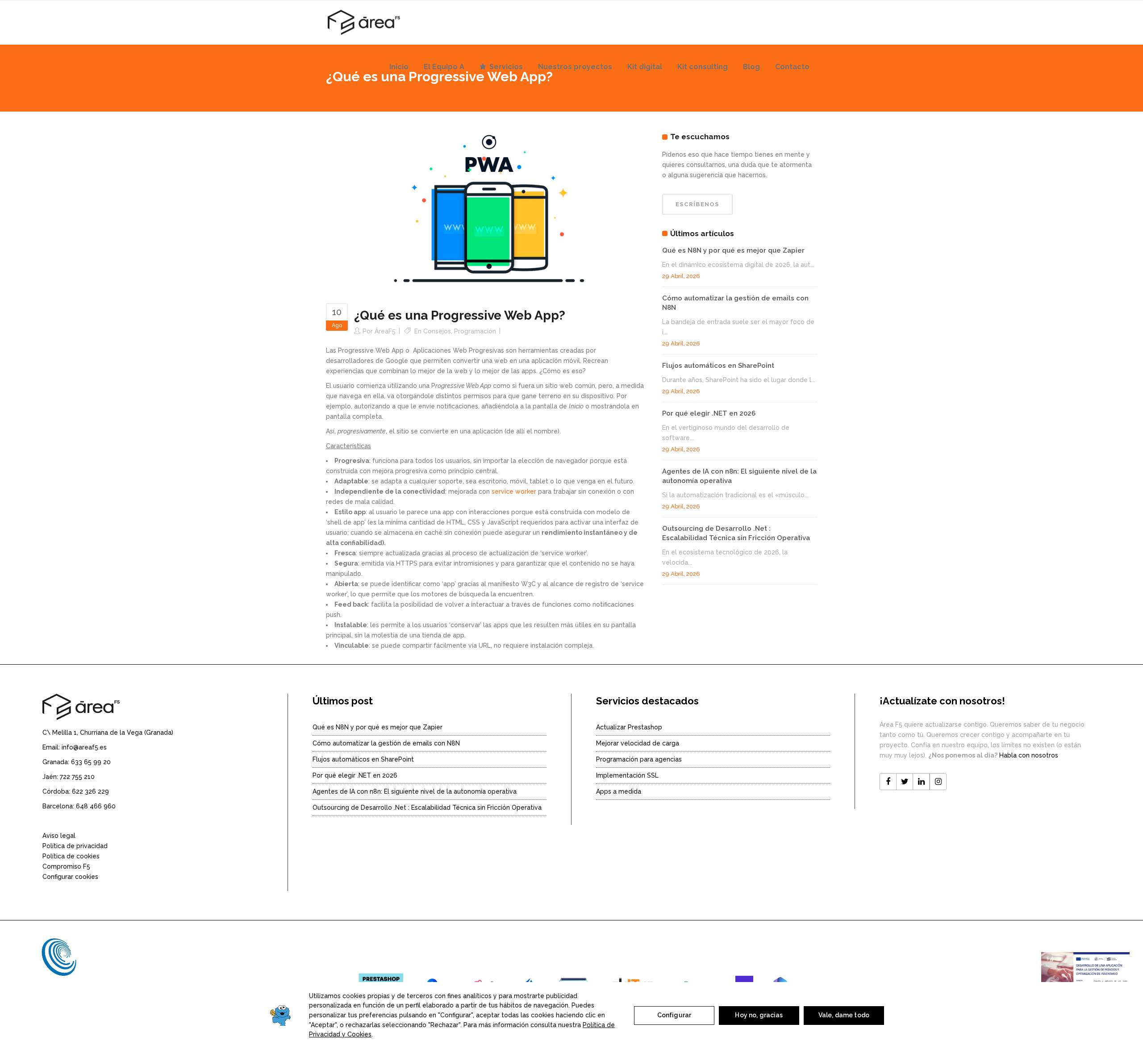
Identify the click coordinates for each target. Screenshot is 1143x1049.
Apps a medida (618, 791)
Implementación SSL (627, 775)
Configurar (674, 1015)
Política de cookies (71, 856)
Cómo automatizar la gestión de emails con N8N (386, 743)
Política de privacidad (75, 845)
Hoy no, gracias (759, 1015)
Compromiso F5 (66, 866)
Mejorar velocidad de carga (637, 743)
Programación (475, 331)
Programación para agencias (639, 759)
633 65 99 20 (91, 762)
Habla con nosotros (1028, 755)
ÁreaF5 (385, 331)
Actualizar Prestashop (629, 727)
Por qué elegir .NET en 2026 (708, 413)
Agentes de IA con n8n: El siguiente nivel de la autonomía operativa (415, 791)
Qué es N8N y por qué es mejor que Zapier (733, 250)
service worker (514, 491)
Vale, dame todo (843, 1015)
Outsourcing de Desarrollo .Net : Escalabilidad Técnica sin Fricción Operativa (427, 807)
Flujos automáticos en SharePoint (718, 366)
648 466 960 (96, 806)
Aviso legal (58, 835)
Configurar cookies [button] (70, 876)
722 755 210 (77, 776)
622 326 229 (90, 791)
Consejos (437, 331)
